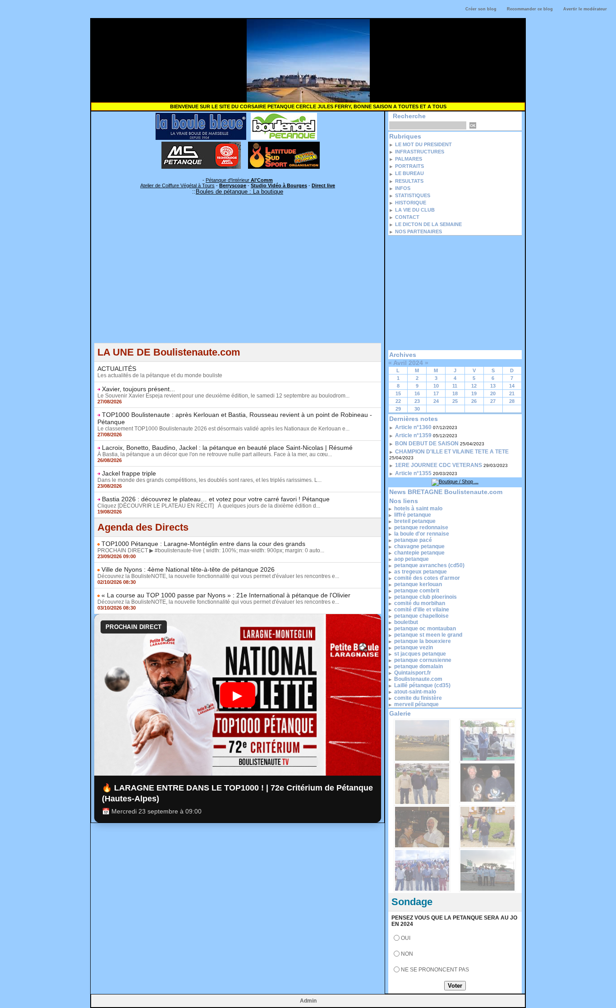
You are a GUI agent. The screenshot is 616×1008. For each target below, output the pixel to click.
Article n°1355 (413, 473)
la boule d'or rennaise (421, 534)
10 (436, 385)
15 (398, 393)
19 (474, 393)
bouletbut (406, 622)
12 (474, 385)
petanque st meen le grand (428, 635)
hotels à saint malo (418, 508)
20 (493, 393)
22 (398, 401)
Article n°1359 (413, 435)
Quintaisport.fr (412, 673)
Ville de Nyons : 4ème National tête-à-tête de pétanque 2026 (188, 569)
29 (398, 409)
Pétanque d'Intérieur (239, 180)
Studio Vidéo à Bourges (279, 185)
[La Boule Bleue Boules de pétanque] (201, 115)
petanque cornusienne (422, 660)
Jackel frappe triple (129, 473)
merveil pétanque (416, 704)
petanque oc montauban (425, 628)
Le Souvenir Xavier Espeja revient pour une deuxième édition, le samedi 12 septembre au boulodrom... (223, 396)
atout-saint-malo (415, 692)
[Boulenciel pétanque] (284, 115)
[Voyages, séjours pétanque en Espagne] (284, 144)
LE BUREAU (409, 173)
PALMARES (408, 159)
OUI (405, 938)
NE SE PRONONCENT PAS (435, 969)
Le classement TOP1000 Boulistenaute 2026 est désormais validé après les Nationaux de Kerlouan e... (223, 428)
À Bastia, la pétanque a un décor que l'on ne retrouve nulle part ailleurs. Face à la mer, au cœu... (214, 454)
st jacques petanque (420, 654)
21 (512, 393)
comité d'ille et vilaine (421, 609)
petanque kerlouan (418, 584)
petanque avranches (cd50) (429, 565)
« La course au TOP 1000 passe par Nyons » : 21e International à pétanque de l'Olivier (225, 595)
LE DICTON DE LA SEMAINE (428, 224)
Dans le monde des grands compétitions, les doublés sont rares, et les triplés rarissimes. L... (209, 480)
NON (407, 954)
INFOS (402, 188)
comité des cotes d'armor (427, 578)
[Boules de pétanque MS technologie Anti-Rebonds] (201, 144)
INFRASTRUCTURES (419, 151)
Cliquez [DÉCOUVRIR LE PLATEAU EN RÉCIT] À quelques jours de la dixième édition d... (208, 506)
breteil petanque (415, 521)
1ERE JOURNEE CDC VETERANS (438, 465)
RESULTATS (409, 181)
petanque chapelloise (421, 616)
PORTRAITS (409, 166)
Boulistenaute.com (418, 679)
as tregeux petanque (420, 572)
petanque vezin (413, 647)
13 (493, 385)
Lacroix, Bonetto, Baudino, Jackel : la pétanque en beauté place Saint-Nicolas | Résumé (227, 447)
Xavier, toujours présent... (138, 389)
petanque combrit (416, 590)
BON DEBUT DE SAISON (427, 443)
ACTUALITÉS (116, 368)
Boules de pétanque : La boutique (239, 191)
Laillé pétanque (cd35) (422, 685)
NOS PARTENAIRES (418, 231)
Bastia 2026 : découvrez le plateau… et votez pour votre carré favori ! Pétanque (216, 499)
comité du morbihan (419, 603)
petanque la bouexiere (422, 641)
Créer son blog (480, 9)
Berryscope (232, 185)
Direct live (323, 185)
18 (455, 393)
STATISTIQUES (412, 195)
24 (436, 401)
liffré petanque (412, 515)
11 (454, 385)
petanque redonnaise (421, 527)
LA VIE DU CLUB (415, 210)
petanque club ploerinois (425, 597)
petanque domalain (418, 666)
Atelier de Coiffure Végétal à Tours (177, 185)
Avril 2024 (408, 362)
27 (493, 401)
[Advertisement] (237, 280)
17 (436, 393)
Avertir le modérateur (585, 9)
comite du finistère (418, 698)
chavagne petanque (419, 546)
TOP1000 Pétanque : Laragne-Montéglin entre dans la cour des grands (203, 543)
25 (455, 401)
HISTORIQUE (410, 202)
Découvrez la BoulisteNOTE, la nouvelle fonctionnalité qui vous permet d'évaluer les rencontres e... (218, 576)
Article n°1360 (413, 427)
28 (512, 401)
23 (417, 401)
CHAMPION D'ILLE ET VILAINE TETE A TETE (452, 452)
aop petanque (411, 559)
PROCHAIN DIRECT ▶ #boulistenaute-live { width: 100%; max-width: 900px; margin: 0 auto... (210, 550)
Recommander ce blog (530, 9)
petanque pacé (413, 540)
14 (512, 385)
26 (474, 401)
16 (417, 393)
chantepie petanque (419, 553)
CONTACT (407, 217)
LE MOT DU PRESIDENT (423, 144)
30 (417, 409)
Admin (308, 1001)
